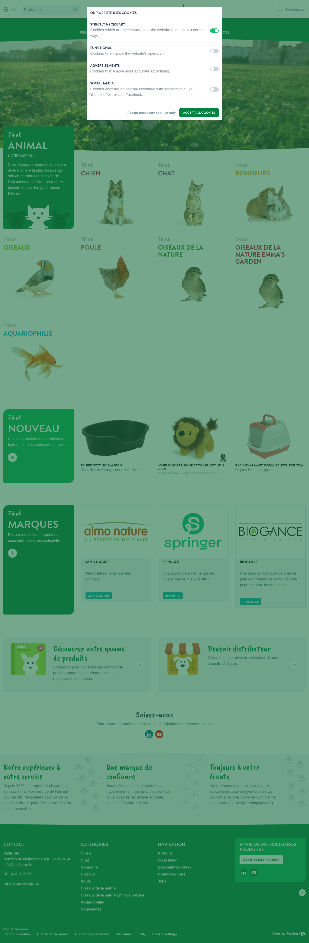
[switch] (214, 30)
